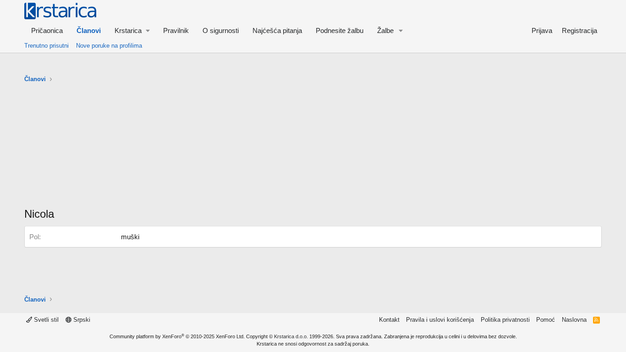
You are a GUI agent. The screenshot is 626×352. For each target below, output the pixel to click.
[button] (132, 30)
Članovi (89, 30)
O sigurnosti (221, 30)
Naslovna (574, 319)
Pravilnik (176, 30)
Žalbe (385, 30)
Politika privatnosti (505, 319)
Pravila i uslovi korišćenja (440, 319)
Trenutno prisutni (46, 45)
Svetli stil (45, 319)
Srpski (80, 319)
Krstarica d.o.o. (291, 336)
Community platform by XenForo (177, 336)
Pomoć (545, 319)
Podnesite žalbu (339, 30)
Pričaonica (47, 30)
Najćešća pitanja (277, 30)
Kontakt (389, 319)
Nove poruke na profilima (109, 45)
